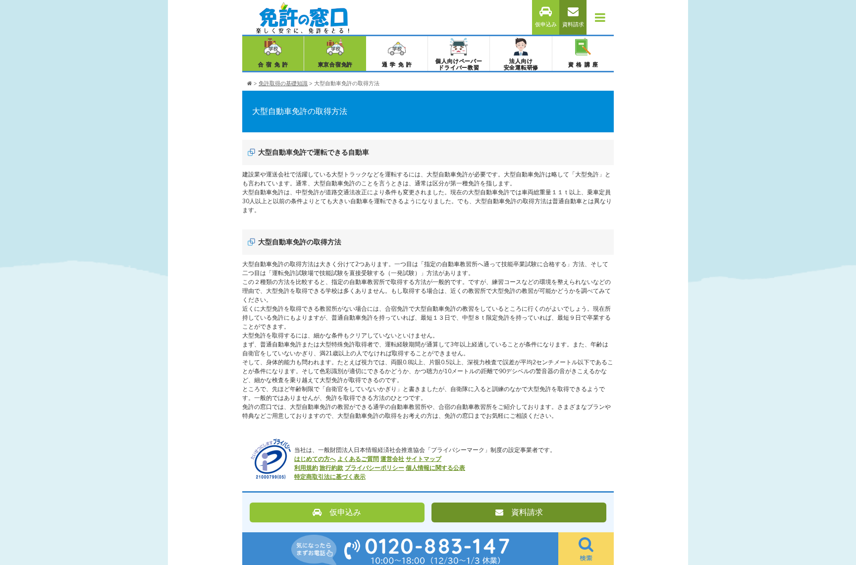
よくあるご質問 (358, 459)
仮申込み (546, 24)
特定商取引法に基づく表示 (330, 477)
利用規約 (306, 468)
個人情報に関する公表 (435, 468)
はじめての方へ (315, 459)
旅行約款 (331, 468)
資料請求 (573, 24)
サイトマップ (423, 459)
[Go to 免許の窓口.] (249, 83)
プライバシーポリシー (374, 468)
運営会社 (392, 459)
